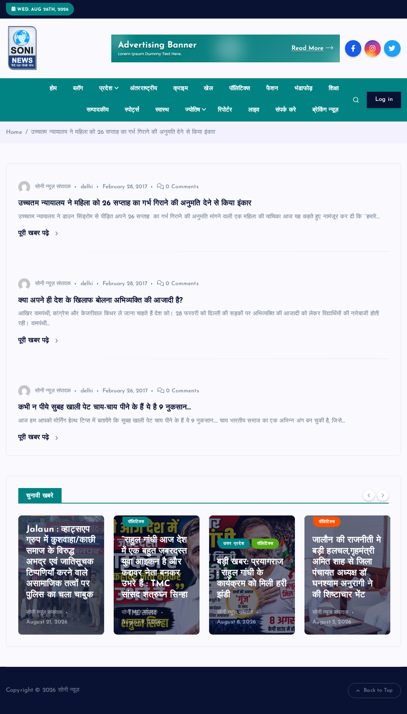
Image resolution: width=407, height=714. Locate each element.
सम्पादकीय (98, 110)
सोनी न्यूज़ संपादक (53, 187)
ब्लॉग (78, 89)
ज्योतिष (192, 110)
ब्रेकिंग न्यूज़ (325, 110)
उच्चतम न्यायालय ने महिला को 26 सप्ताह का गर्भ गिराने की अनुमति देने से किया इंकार (123, 132)
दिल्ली (391, 554)
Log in (384, 99)
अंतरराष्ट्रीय (143, 89)
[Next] (383, 495)
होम (53, 89)
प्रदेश (105, 89)
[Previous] (369, 495)
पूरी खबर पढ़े (35, 233)
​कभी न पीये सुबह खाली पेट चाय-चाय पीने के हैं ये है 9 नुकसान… (104, 407)
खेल (208, 89)
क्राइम (180, 89)
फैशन (272, 89)
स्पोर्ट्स (132, 110)
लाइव (253, 110)
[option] (128, 575)
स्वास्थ (162, 110)
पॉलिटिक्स (239, 89)
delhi (87, 187)
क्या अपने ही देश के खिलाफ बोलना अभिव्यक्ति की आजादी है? (100, 301)
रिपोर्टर (225, 110)
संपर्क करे (285, 110)
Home (14, 132)
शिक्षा (334, 89)
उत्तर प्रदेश (205, 544)
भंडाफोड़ (303, 89)
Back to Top (378, 690)
